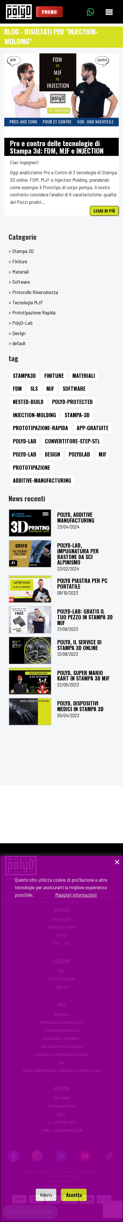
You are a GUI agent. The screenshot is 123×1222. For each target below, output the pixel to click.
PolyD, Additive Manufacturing (75, 517)
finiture (54, 375)
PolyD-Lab (24, 454)
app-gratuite (92, 428)
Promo (49, 12)
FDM (17, 388)
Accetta (74, 1194)
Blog (11, 31)
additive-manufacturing (42, 480)
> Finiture (18, 261)
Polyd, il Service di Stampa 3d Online (79, 644)
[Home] (19, 12)
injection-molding (34, 415)
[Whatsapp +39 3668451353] (95, 12)
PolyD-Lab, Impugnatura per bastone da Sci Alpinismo (78, 554)
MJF (50, 388)
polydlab (79, 454)
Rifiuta (46, 1195)
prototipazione (31, 467)
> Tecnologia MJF (26, 302)
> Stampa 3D (21, 251)
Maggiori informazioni (76, 895)
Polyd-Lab (24, 441)
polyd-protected (72, 401)
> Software (19, 282)
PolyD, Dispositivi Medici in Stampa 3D (80, 706)
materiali (83, 375)
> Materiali (19, 271)
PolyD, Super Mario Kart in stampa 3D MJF (83, 675)
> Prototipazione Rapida (32, 312)
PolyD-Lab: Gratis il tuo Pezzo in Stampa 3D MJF (85, 617)
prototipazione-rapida (40, 428)
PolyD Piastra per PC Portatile (82, 583)
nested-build (28, 401)
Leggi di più (104, 211)
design (52, 454)
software (74, 388)
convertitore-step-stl (72, 441)
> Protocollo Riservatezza (33, 292)
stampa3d (24, 375)
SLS (34, 388)
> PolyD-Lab (21, 323)
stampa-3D (77, 415)
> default (17, 343)
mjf (102, 454)
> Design (17, 333)
